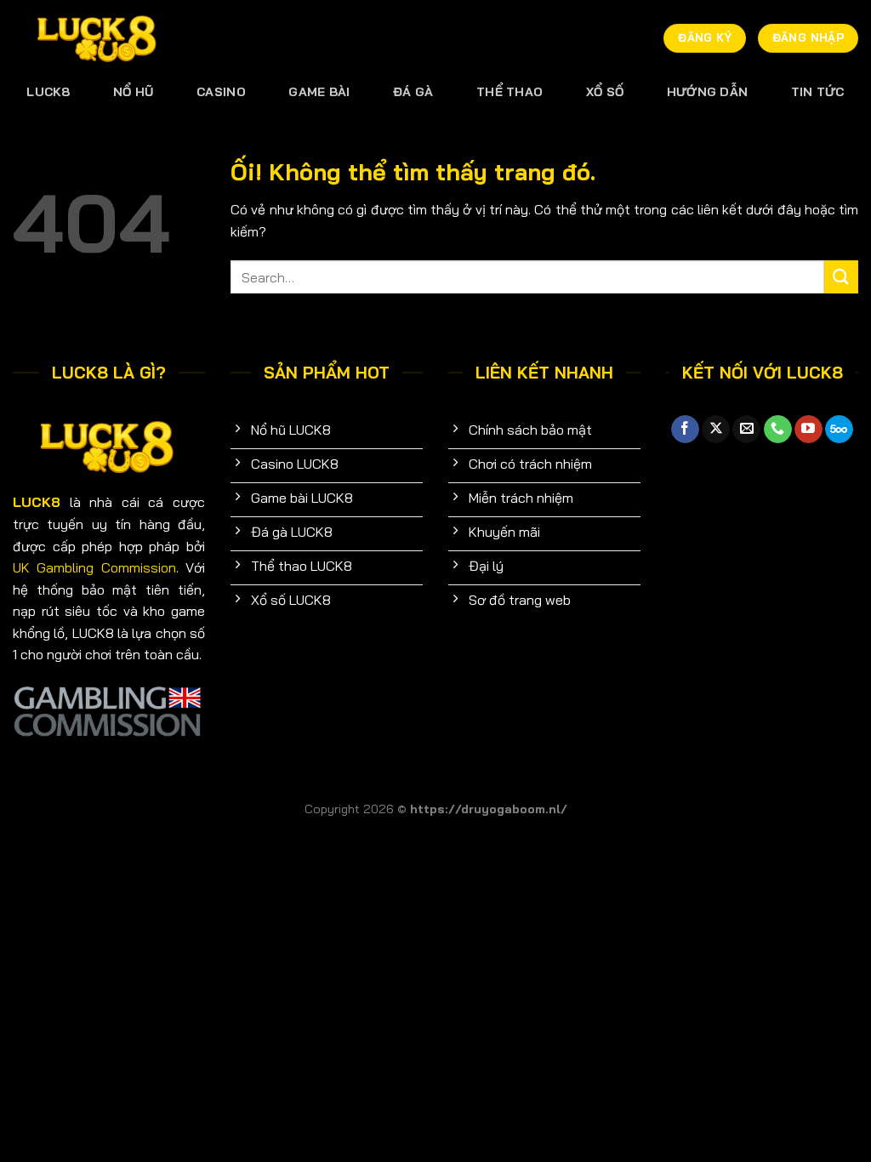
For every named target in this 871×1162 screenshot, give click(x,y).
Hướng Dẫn (708, 92)
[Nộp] (841, 276)
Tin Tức (818, 92)
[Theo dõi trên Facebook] (685, 429)
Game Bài (319, 92)
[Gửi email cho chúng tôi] (746, 429)
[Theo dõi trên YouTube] (808, 429)
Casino (221, 92)
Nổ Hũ (133, 92)
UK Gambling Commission (94, 567)
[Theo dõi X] (716, 429)
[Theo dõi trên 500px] (839, 429)
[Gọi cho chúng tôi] (778, 429)
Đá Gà (413, 92)
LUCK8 (48, 92)
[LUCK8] (98, 38)
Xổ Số (604, 92)
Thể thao (509, 92)
